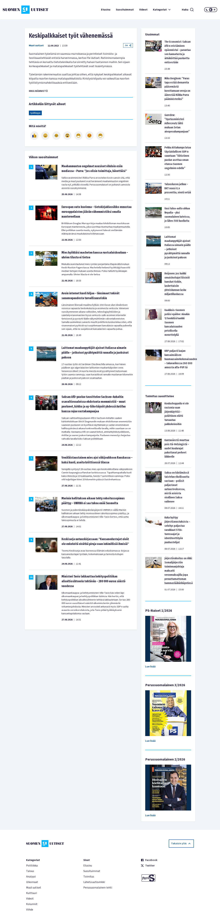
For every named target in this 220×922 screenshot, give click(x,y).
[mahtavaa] (78, 135)
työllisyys (35, 113)
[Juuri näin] (34, 135)
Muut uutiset (36, 45)
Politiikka (32, 865)
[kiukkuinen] (67, 135)
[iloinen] (45, 135)
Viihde (29, 910)
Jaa (126, 45)
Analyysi (31, 876)
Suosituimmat (125, 10)
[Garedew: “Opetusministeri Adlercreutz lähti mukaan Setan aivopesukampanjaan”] (153, 126)
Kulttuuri (31, 893)
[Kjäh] (100, 135)
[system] (210, 9)
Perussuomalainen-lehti (97, 887)
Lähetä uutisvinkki (94, 882)
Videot (143, 10)
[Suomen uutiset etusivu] (20, 10)
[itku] (56, 135)
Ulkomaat (32, 882)
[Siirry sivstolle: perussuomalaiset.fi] (167, 878)
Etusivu (105, 10)
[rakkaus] (89, 135)
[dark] (207, 9)
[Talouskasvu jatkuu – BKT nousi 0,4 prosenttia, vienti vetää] (153, 191)
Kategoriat (160, 10)
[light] (214, 9)
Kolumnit (31, 904)
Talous (30, 871)
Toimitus (88, 876)
